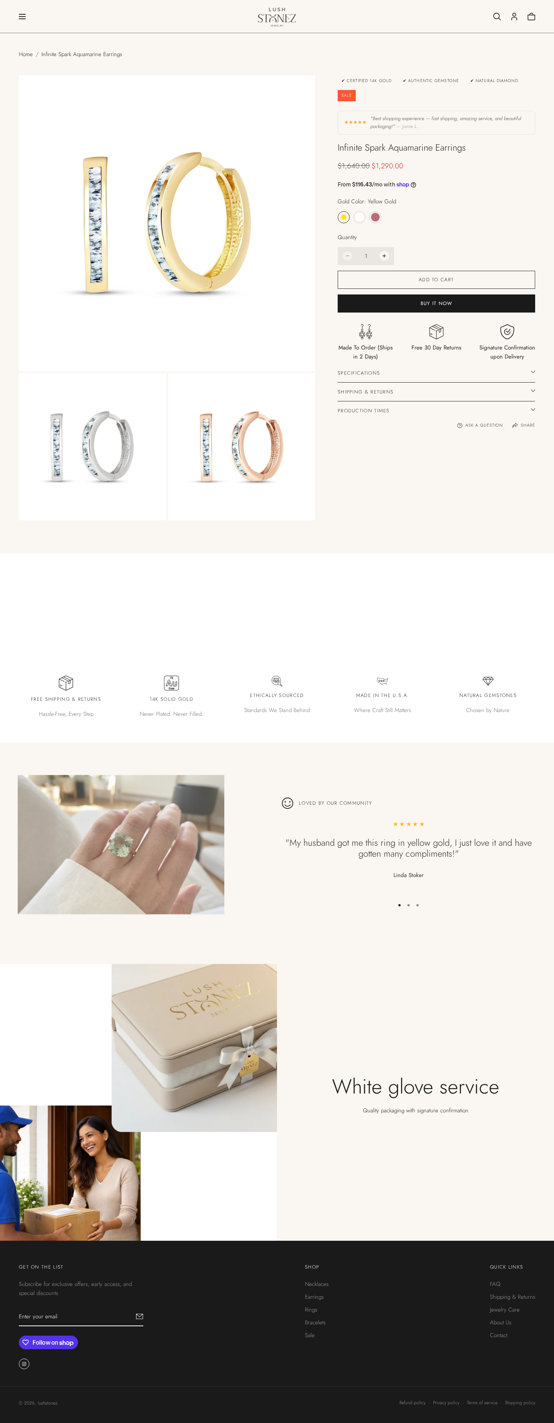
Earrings (314, 1296)
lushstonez (47, 1403)
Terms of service (482, 1402)
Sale (310, 1335)
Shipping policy (520, 1402)
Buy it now (437, 303)
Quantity (347, 237)
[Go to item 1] (399, 905)
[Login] (514, 16)
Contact (498, 1335)
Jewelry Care (505, 1309)
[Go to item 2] (408, 905)
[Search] (497, 16)
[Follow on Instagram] (24, 1363)
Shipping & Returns (365, 391)
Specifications (359, 373)
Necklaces (317, 1284)
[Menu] (22, 16)
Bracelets (315, 1322)
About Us (500, 1322)
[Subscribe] (139, 1316)
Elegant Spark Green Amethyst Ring (117, 908)
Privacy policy (446, 1402)
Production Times (364, 410)
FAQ (495, 1284)
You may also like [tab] (277, 592)
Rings (311, 1309)
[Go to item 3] (417, 905)
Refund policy (412, 1402)
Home (26, 54)
